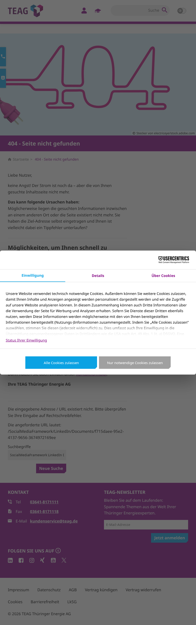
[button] (185, 614)
